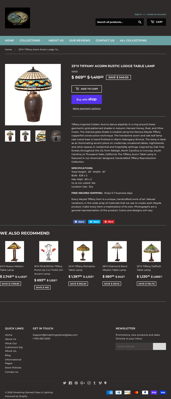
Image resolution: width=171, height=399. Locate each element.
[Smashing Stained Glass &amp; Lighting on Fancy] (105, 383)
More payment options (87, 108)
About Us (56, 40)
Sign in (138, 14)
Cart (159, 21)
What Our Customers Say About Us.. (14, 347)
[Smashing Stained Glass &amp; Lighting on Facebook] (70, 383)
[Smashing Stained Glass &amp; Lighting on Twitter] (64, 383)
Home (9, 40)
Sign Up (159, 346)
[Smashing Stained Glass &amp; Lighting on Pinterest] (76, 383)
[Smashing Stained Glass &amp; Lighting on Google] (82, 383)
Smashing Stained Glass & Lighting (33, 392)
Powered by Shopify (16, 396)
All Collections (133, 40)
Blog (8, 355)
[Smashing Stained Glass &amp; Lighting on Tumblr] (94, 383)
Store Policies (13, 367)
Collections (30, 40)
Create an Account (156, 14)
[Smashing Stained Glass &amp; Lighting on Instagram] (89, 383)
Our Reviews (79, 40)
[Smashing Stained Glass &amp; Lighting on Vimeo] (100, 383)
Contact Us (105, 40)
